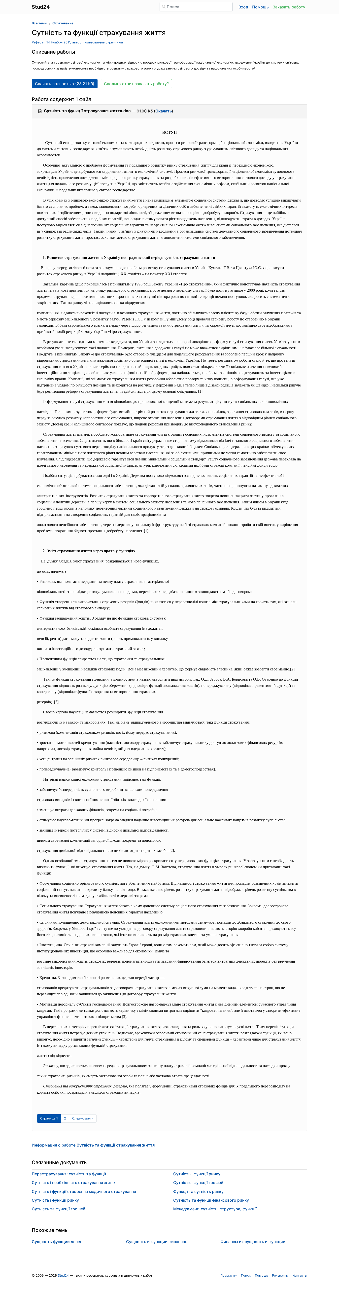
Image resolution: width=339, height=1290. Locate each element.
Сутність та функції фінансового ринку (211, 1200)
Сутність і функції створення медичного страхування (84, 1191)
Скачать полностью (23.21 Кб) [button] (64, 83)
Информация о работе (93, 1145)
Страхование (62, 23)
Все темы (39, 23)
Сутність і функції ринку (55, 1200)
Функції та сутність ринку (198, 1191)
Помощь (260, 6)
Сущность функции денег (57, 1241)
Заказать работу (289, 6)
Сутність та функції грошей (58, 1208)
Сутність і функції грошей (198, 1182)
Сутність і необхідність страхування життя (74, 1182)
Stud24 (63, 1275)
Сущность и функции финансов (156, 1241)
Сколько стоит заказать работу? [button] (136, 83)
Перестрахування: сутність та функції (69, 1173)
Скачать (163, 110)
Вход (243, 6)
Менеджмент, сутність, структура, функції (215, 1208)
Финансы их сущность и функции (252, 1241)
